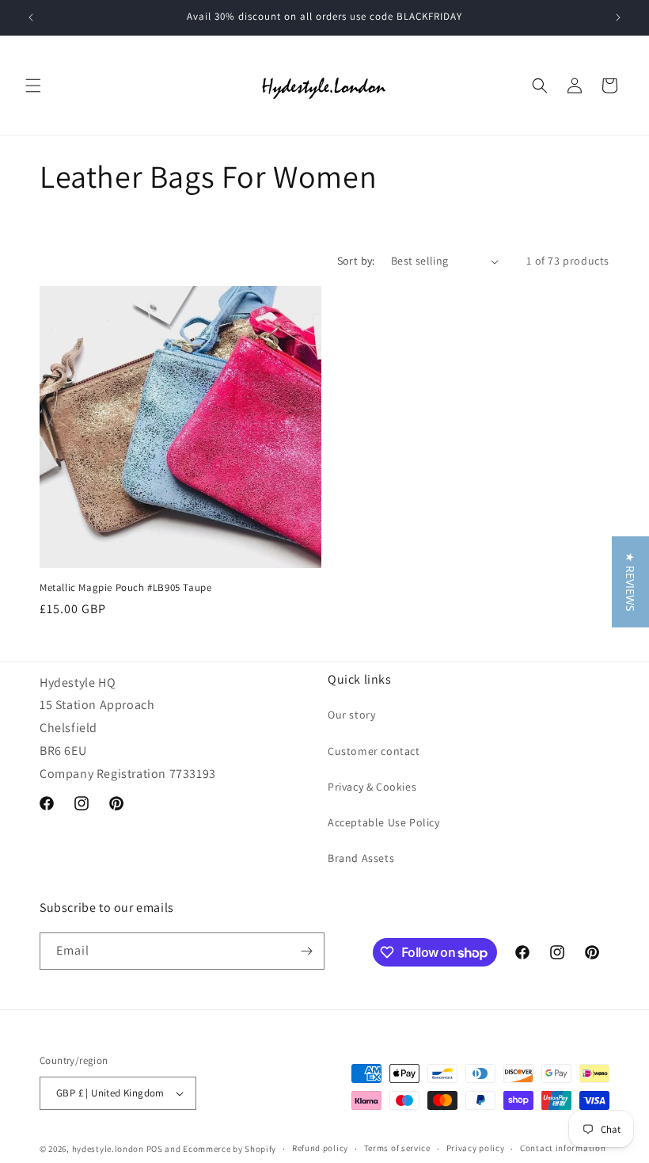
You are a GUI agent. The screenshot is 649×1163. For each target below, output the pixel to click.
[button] (33, 85)
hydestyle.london (108, 1148)
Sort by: (356, 261)
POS (154, 1148)
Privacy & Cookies (372, 787)
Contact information (562, 1147)
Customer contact (374, 751)
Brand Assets (361, 858)
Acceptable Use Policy (384, 822)
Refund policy (320, 1147)
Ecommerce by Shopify (229, 1148)
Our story (351, 714)
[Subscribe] (306, 951)
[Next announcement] (618, 17)
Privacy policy (475, 1147)
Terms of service (397, 1147)
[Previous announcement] (30, 17)
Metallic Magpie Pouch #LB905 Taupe (125, 588)
